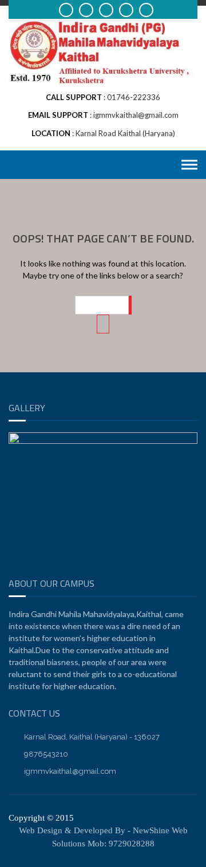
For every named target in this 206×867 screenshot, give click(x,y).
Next (183, 561)
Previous (22, 561)
